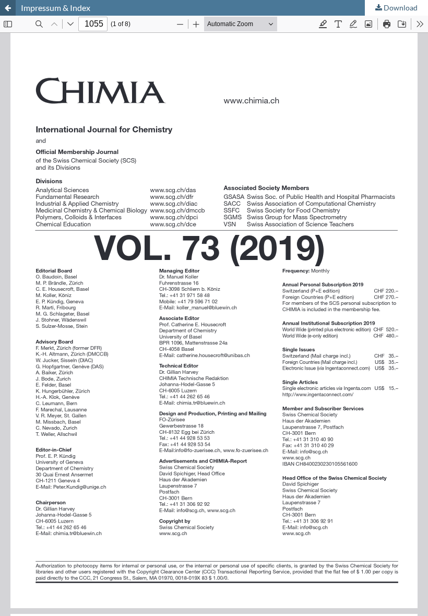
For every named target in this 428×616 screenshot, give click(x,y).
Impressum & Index (55, 8)
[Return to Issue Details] (8, 8)
